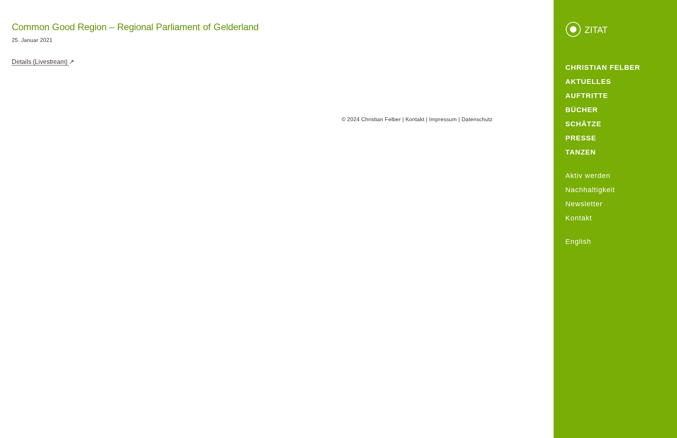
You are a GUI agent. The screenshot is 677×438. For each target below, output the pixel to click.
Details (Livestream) (40, 61)
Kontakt (414, 119)
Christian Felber (381, 119)
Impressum (443, 119)
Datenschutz (477, 119)
